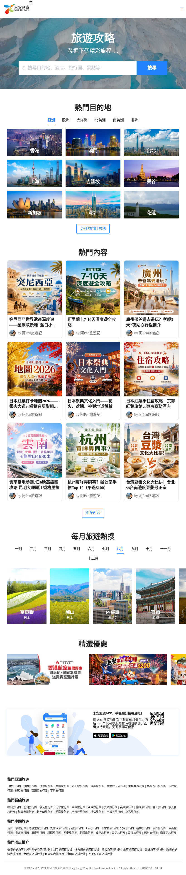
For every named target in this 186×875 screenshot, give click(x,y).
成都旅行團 (102, 832)
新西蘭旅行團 (45, 812)
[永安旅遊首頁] (16, 9)
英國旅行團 (127, 807)
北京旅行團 (127, 828)
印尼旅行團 (22, 790)
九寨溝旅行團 (58, 828)
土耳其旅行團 (115, 812)
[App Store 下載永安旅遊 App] (101, 735)
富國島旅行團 (39, 790)
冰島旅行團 (132, 812)
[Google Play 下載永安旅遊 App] (119, 735)
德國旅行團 (143, 807)
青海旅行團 (135, 832)
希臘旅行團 (62, 812)
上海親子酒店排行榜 (100, 854)
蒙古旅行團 (159, 828)
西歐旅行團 (94, 807)
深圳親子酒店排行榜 (38, 849)
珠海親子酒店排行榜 (87, 849)
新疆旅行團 (54, 832)
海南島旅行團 (168, 832)
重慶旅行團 (38, 832)
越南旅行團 (97, 786)
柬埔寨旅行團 (136, 786)
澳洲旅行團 (30, 807)
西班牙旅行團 (80, 812)
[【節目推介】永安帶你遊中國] (128, 684)
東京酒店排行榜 (132, 849)
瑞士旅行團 (159, 807)
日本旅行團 (14, 786)
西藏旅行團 (76, 828)
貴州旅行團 (22, 832)
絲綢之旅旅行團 (38, 828)
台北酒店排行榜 (111, 849)
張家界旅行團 (109, 828)
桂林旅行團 (143, 828)
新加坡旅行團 (80, 786)
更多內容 (93, 513)
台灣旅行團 (46, 786)
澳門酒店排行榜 (62, 849)
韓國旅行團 (30, 786)
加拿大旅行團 (26, 812)
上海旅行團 (92, 828)
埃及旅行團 (46, 807)
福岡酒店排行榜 (76, 854)
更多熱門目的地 (93, 229)
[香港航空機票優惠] (46, 684)
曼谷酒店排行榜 (154, 849)
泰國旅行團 (62, 786)
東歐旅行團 (78, 807)
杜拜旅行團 (97, 812)
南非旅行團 (62, 807)
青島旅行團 (118, 832)
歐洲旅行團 (14, 807)
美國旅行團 (110, 807)
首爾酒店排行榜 (54, 854)
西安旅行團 (70, 832)
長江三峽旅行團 (16, 828)
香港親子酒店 (15, 849)
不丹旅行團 (57, 790)
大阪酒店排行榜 (32, 854)
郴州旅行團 (151, 832)
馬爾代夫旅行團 (116, 786)
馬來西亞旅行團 (156, 786)
